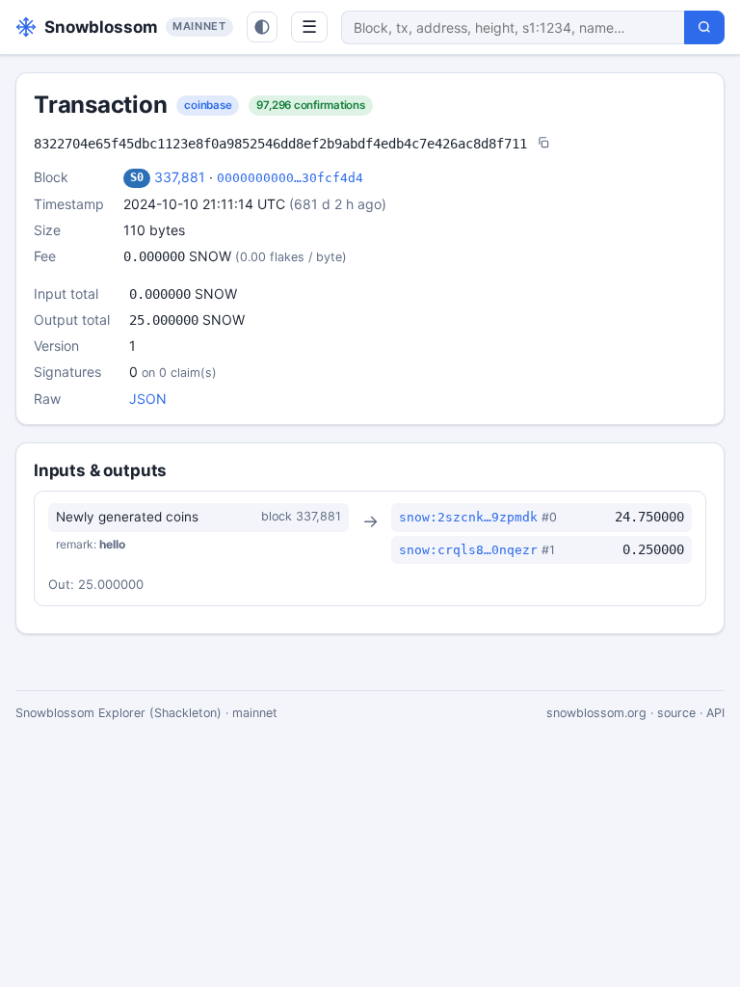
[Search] (704, 27)
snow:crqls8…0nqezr (468, 550)
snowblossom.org (596, 713)
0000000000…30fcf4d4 (290, 178)
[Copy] (543, 144)
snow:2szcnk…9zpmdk (468, 517)
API (715, 713)
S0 (137, 177)
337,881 (179, 177)
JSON (148, 398)
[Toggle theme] (262, 27)
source (676, 713)
